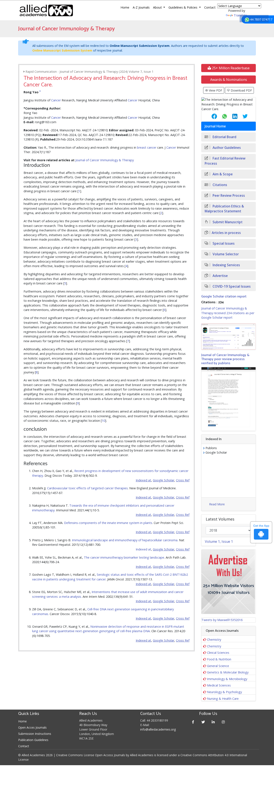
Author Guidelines (226, 147)
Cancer (56, 100)
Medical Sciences (219, 685)
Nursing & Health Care (223, 699)
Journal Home (215, 126)
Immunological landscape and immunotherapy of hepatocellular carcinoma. (125, 540)
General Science (218, 666)
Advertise (220, 276)
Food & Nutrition (219, 659)
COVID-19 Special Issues (231, 286)
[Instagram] (223, 722)
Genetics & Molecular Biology (228, 672)
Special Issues (223, 243)
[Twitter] (203, 722)
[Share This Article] (210, 116)
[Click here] (228, 336)
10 (103, 421)
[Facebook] (193, 722)
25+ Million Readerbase (230, 68)
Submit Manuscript (227, 222)
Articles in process (226, 233)
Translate (240, 15)
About (158, 7)
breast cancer (146, 147)
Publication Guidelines (33, 740)
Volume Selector (225, 254)
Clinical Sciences (218, 653)
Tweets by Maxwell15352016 (222, 620)
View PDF (215, 90)
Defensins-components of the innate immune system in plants (108, 523)
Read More (217, 504)
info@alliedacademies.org (158, 729)
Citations (219, 185)
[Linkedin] (213, 722)
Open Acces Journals (32, 727)
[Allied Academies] (46, 10)
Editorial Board (224, 137)
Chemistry (214, 640)
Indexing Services (226, 265)
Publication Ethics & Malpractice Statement (224, 208)
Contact (210, 7)
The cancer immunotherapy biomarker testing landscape (124, 557)
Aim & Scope (222, 174)
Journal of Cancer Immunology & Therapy (104, 160)
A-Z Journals (141, 7)
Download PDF (241, 90)
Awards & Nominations (228, 79)
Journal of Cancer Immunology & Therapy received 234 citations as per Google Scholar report (227, 313)
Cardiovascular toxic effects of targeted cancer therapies (87, 488)
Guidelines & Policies (183, 7)
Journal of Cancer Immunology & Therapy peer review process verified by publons (225, 359)
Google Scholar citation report (223, 296)
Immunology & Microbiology (227, 679)
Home (125, 7)
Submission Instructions (34, 734)
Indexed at (143, 549)
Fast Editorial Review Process (225, 161)
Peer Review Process (228, 195)
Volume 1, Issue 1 (219, 541)
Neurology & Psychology (224, 692)
